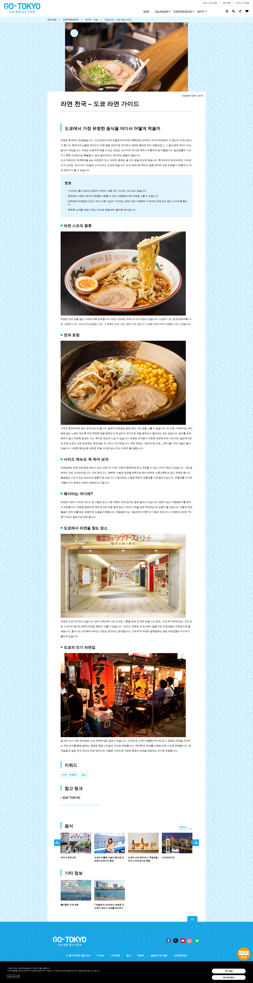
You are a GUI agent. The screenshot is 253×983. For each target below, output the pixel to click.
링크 (128, 955)
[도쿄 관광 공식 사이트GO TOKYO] (22, 8)
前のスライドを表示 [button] (57, 842)
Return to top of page (192, 919)
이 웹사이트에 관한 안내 (78, 955)
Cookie (100, 955)
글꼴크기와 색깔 (159, 955)
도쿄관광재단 (180, 955)
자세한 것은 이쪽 (13, 976)
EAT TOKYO (71, 797)
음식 (84, 774)
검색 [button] (233, 11)
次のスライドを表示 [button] (195, 842)
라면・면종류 (69, 774)
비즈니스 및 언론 (210, 3)
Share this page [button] (240, 11)
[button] (162, 12)
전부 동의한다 (229, 977)
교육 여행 (226, 3)
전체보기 (183, 826)
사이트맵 (115, 955)
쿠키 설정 (229, 971)
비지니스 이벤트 (242, 3)
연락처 (140, 955)
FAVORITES (247, 11)
